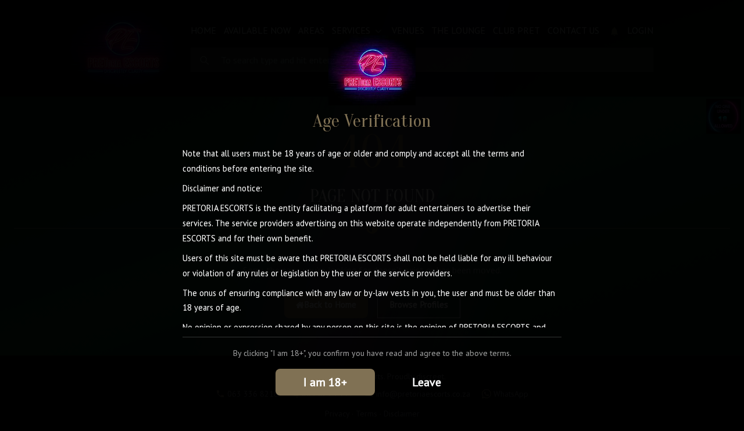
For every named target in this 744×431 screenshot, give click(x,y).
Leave (426, 382)
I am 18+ (325, 382)
